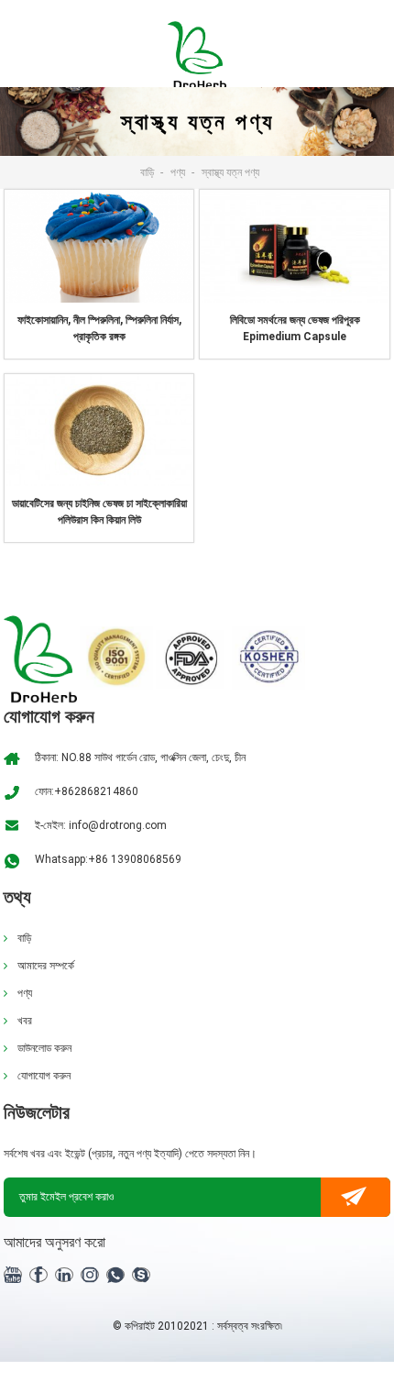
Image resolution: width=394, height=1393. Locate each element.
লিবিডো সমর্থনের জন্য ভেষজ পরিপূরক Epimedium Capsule (295, 328)
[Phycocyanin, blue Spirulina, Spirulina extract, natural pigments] (99, 245)
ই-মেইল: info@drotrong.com (101, 825)
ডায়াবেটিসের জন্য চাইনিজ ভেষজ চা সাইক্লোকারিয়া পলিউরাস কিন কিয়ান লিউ (99, 511)
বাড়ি (147, 172)
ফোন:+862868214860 (86, 791)
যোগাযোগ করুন (44, 1075)
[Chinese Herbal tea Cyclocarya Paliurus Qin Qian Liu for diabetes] (99, 429)
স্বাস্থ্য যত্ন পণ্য (230, 172)
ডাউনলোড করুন (44, 1048)
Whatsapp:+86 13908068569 (108, 859)
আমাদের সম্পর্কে (45, 965)
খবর (24, 1020)
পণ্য (177, 172)
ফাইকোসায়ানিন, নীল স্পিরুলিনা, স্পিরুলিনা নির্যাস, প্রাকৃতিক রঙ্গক (99, 328)
